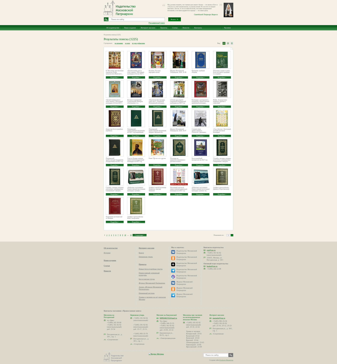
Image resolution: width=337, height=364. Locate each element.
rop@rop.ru (211, 250)
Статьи (175, 28)
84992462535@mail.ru (168, 318)
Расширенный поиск (157, 23)
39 (131, 235)
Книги (141, 253)
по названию (119, 43)
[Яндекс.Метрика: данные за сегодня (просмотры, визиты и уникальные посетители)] (156, 354)
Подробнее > (114, 77)
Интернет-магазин (148, 28)
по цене (127, 43)
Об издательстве (112, 28)
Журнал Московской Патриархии (152, 283)
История (107, 253)
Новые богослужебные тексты (150, 269)
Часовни (227, 28)
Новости (186, 28)
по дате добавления (138, 43)
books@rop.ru (212, 266)
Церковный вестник (147, 293)
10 (125, 235)
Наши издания (130, 28)
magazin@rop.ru (219, 318)
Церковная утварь (146, 257)
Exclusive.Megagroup (226, 360)
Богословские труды (147, 279)
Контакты (198, 28)
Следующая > (139, 235)
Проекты (163, 28)
